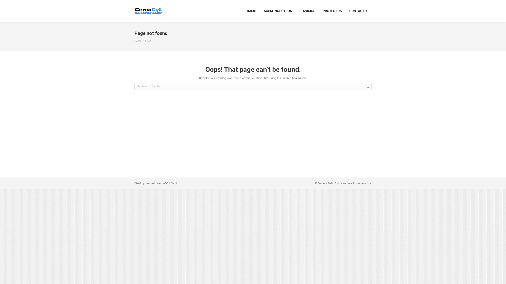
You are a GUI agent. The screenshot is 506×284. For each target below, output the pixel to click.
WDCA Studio (170, 183)
